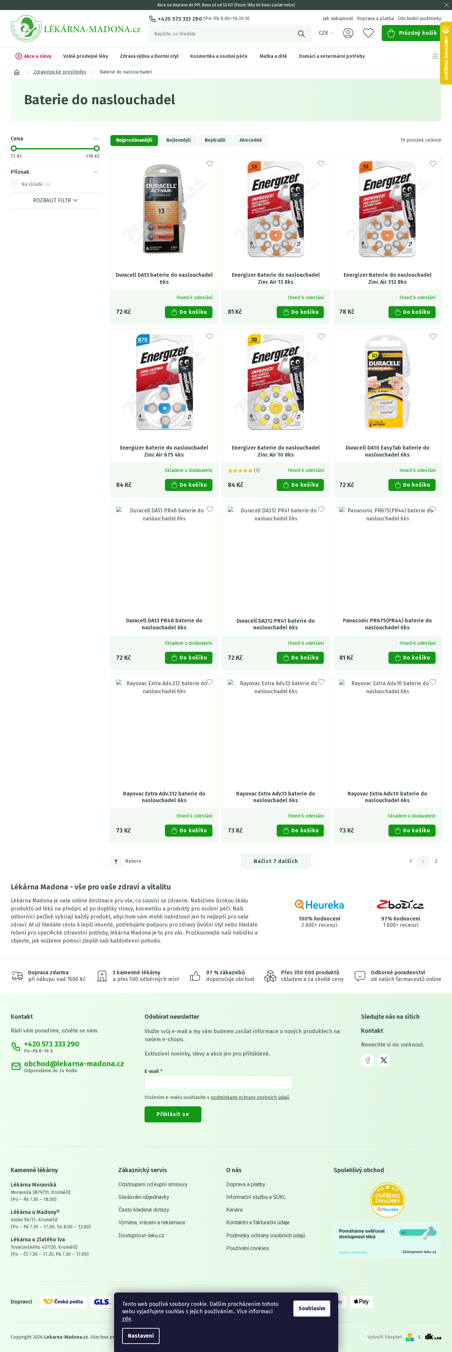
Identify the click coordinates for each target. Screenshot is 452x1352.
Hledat (302, 34)
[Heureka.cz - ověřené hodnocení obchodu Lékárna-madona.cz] (387, 1200)
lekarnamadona (383, 1060)
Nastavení (141, 1336)
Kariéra (234, 1210)
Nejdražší (215, 140)
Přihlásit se (173, 1114)
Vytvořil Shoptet (384, 1337)
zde (126, 1319)
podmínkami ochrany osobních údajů (250, 1097)
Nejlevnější (178, 140)
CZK (323, 33)
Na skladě (35, 184)
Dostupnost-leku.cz (141, 1235)
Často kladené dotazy (143, 1210)
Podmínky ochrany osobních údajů (265, 1235)
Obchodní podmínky (419, 18)
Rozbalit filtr (52, 200)
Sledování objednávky (143, 1197)
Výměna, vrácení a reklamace (151, 1222)
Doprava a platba (375, 18)
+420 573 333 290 (180, 19)
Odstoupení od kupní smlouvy (153, 1184)
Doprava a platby (245, 1184)
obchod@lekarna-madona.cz (74, 1064)
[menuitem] (33, 56)
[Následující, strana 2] (423, 861)
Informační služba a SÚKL (256, 1197)
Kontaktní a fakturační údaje (258, 1222)
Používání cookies (247, 1248)
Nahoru (133, 861)
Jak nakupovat (338, 18)
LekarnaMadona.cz (367, 1060)
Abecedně (251, 140)
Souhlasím (311, 1308)
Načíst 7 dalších (276, 861)
